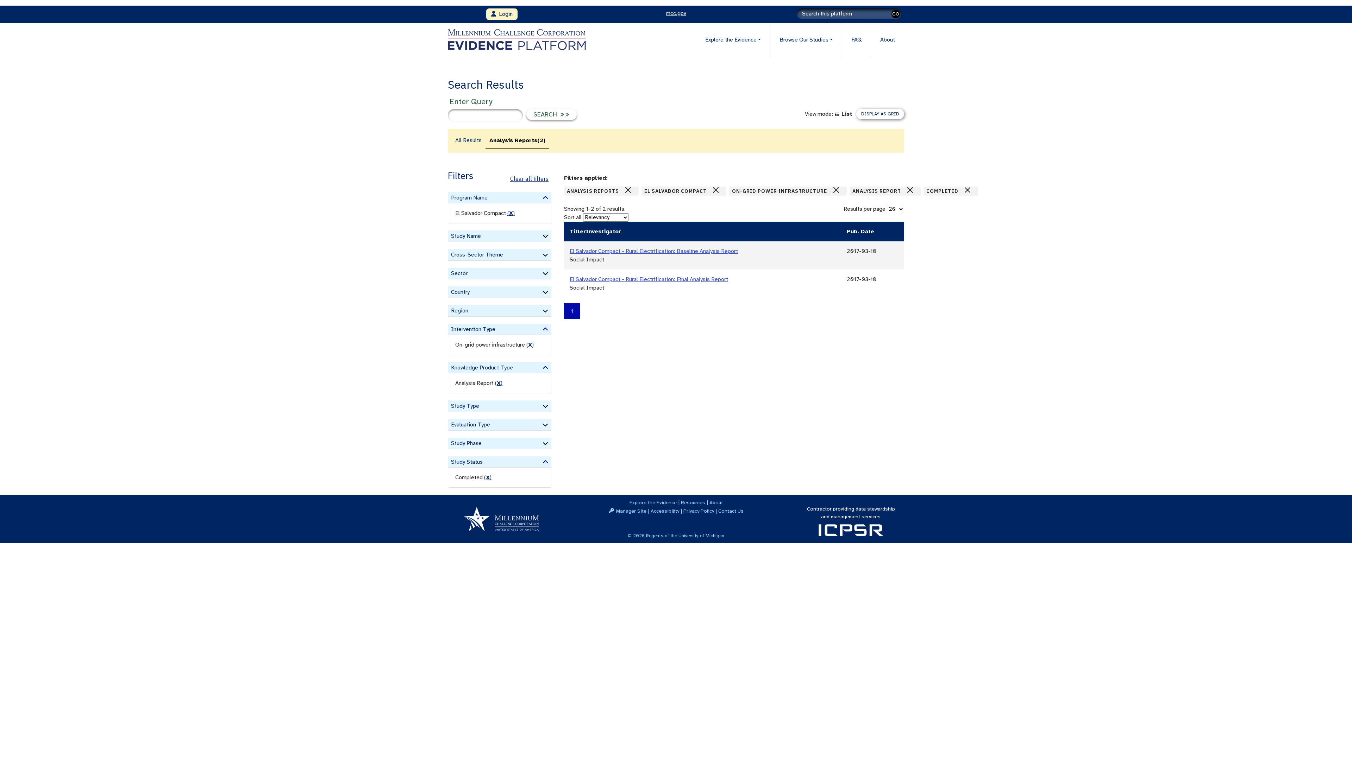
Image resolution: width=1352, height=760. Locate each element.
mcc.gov (676, 13)
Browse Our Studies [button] (804, 39)
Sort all (573, 217)
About (887, 39)
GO (895, 14)
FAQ (856, 39)
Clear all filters (529, 178)
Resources (693, 502)
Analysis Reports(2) (517, 140)
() (511, 213)
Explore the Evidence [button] (731, 39)
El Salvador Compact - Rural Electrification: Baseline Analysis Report (654, 251)
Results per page (864, 209)
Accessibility (665, 511)
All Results (468, 140)
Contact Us (731, 511)
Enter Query (471, 101)
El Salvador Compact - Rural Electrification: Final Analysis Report (649, 279)
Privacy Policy (698, 511)
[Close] (628, 190)
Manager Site (631, 511)
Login (504, 14)
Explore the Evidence (653, 502)
